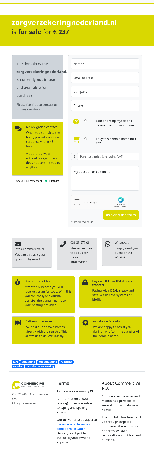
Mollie (96, 299)
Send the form (123, 214)
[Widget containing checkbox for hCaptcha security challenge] (99, 202)
